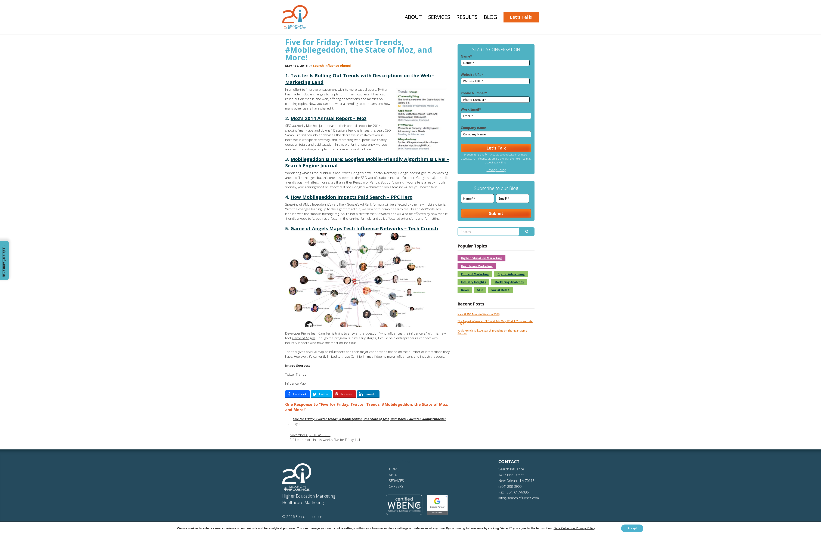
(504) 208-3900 (510, 486)
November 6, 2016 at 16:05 (310, 435)
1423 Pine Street (511, 475)
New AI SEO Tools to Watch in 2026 (478, 314)
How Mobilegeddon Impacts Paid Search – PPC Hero (351, 197)
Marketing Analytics (509, 282)
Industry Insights (473, 282)
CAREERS (396, 486)
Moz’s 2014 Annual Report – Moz (328, 118)
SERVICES (396, 480)
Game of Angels (303, 338)
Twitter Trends (295, 374)
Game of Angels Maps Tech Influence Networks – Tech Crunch (364, 228)
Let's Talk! (521, 17)
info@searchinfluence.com (518, 498)
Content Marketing (475, 274)
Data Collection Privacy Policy (574, 528)
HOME (394, 469)
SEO (480, 290)
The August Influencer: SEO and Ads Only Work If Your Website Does (495, 322)
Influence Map (295, 383)
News (465, 290)
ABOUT (394, 475)
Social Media (500, 290)
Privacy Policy (496, 170)
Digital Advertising (511, 274)
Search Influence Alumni (332, 65)
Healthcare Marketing (477, 266)
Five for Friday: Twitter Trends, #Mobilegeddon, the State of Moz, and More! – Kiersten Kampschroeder (369, 419)
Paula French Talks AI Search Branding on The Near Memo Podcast (492, 332)
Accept (632, 528)
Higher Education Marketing (481, 258)
